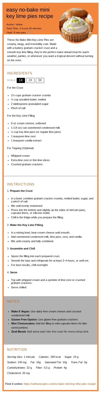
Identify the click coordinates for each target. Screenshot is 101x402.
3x (40, 80)
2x (30, 80)
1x (21, 80)
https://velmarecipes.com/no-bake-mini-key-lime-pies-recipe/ (60, 383)
